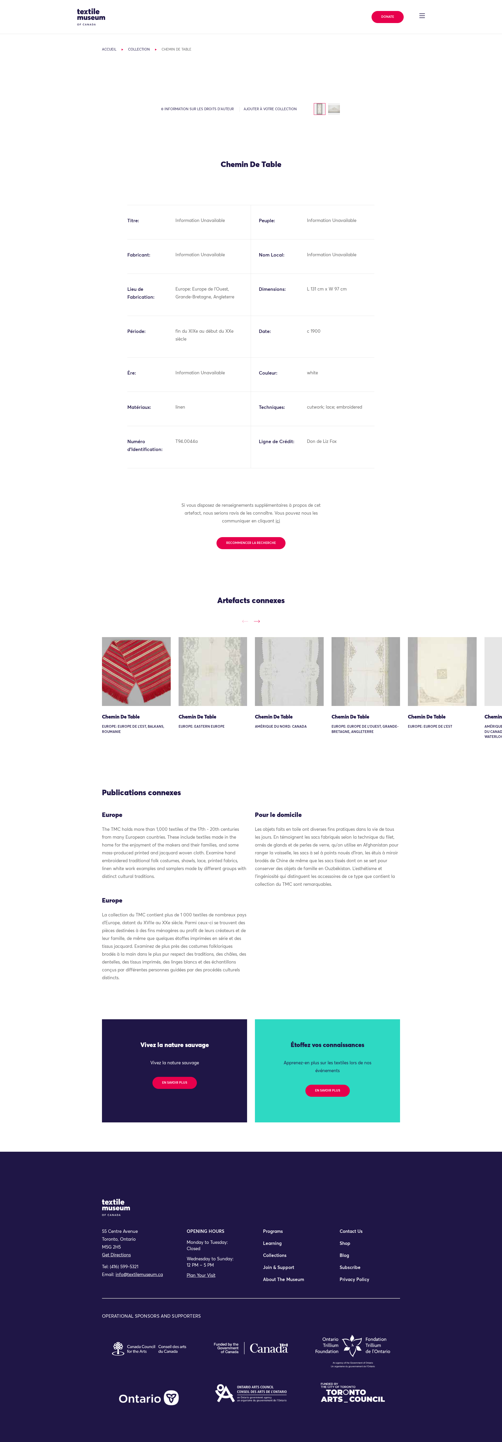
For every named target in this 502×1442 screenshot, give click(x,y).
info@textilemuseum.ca (139, 1275)
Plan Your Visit (201, 1275)
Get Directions (116, 1255)
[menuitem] (289, 1234)
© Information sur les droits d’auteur (197, 109)
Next (257, 621)
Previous (245, 621)
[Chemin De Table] (136, 671)
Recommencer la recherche (251, 543)
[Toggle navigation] (422, 15)
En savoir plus (174, 1082)
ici (278, 521)
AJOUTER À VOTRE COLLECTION (270, 109)
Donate (387, 17)
